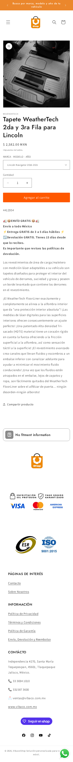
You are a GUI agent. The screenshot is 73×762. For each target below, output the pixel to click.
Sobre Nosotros (18, 592)
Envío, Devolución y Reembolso (29, 639)
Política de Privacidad (23, 614)
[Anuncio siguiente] (65, 5)
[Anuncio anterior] (7, 5)
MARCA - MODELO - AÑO (17, 156)
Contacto (14, 583)
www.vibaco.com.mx (22, 707)
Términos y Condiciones (24, 622)
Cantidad (8, 175)
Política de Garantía (22, 631)
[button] (8, 22)
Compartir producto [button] (20, 404)
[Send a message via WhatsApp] (64, 753)
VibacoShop (19, 750)
